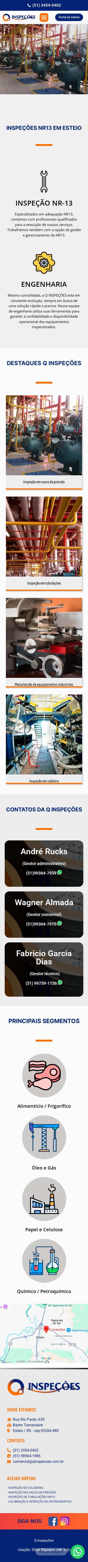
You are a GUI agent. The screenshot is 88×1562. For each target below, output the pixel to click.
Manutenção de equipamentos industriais (44, 684)
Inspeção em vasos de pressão (44, 482)
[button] (44, 17)
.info (66, 1549)
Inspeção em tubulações (44, 583)
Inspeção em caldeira (44, 781)
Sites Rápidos (43, 1549)
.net (59, 1549)
